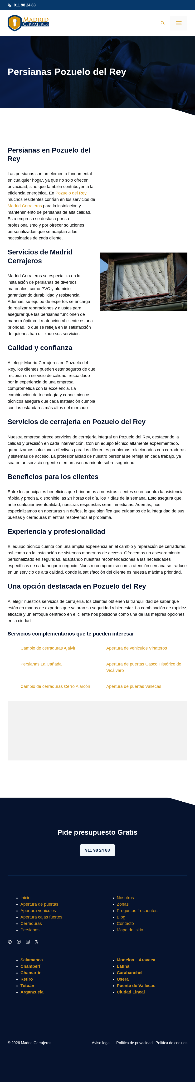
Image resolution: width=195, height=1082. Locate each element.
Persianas (29, 930)
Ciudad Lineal (131, 992)
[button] (162, 23)
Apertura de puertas (39, 904)
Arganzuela (32, 992)
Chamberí (30, 966)
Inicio (25, 897)
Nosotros (125, 897)
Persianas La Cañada (41, 664)
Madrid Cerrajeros (25, 205)
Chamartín (31, 972)
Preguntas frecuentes (137, 910)
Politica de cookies (171, 1043)
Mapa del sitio (130, 930)
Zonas (123, 904)
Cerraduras (31, 923)
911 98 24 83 (25, 5)
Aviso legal (101, 1043)
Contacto (125, 923)
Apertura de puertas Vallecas (133, 686)
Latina (123, 966)
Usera (123, 979)
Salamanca (31, 960)
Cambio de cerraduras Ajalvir (47, 648)
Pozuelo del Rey (70, 193)
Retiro (26, 979)
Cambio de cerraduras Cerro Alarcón (55, 686)
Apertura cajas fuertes (41, 917)
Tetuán (27, 985)
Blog (121, 917)
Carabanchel (129, 972)
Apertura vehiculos (38, 910)
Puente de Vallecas (136, 985)
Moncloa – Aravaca (136, 960)
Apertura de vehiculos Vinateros (136, 648)
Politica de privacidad (134, 1043)
